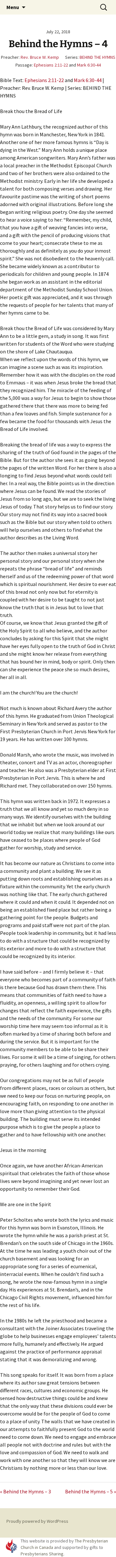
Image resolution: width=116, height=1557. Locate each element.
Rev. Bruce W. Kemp (40, 57)
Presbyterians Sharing (42, 1554)
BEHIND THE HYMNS (97, 57)
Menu (12, 7)
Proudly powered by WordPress (37, 1521)
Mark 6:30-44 (89, 65)
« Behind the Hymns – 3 (25, 1491)
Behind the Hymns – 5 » (90, 1491)
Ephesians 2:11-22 (51, 65)
